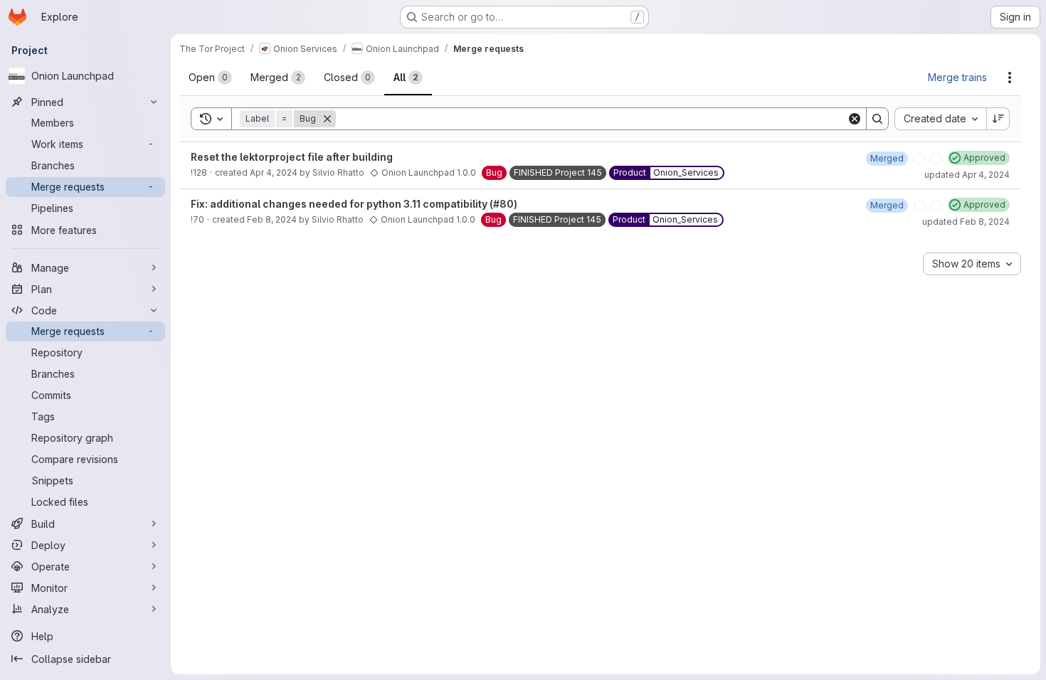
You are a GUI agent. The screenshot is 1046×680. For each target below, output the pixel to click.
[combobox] (940, 118)
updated (967, 174)
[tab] (210, 77)
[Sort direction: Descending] (998, 118)
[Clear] (854, 118)
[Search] (877, 118)
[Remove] (335, 118)
